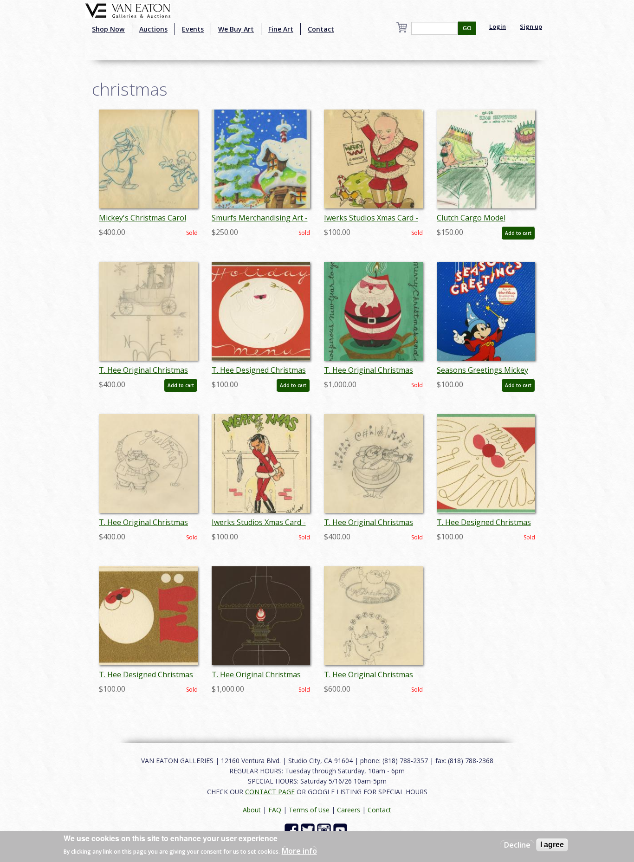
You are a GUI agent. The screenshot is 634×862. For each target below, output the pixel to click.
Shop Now (108, 29)
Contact (321, 29)
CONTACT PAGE (270, 791)
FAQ (274, 809)
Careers (348, 809)
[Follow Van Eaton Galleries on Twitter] (309, 829)
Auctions (153, 29)
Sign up (531, 26)
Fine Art (280, 29)
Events (193, 29)
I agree (552, 845)
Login (497, 26)
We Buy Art (236, 29)
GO (467, 28)
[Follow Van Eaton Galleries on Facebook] (293, 829)
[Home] (128, 10)
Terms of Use (309, 809)
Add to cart (518, 233)
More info (299, 851)
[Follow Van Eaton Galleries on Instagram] (325, 829)
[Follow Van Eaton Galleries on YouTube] (341, 829)
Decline (517, 845)
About (252, 809)
